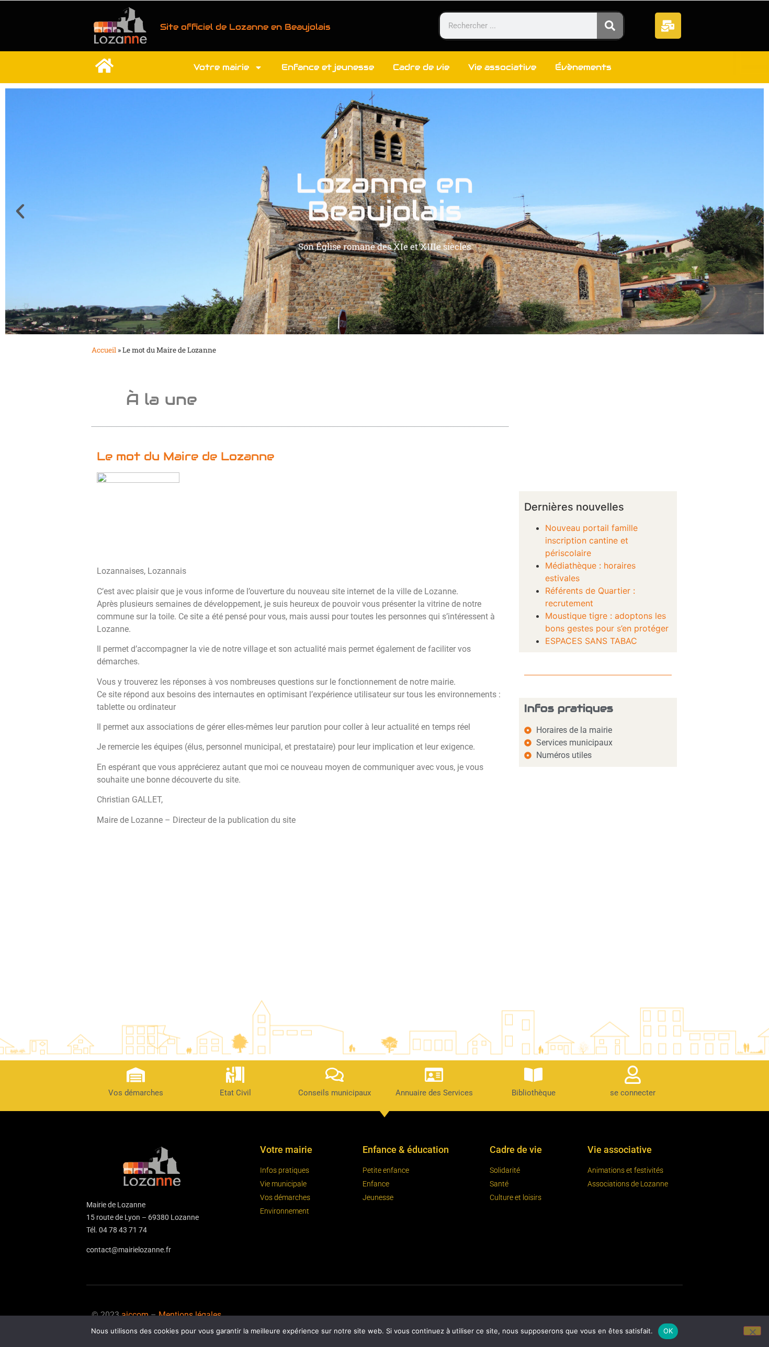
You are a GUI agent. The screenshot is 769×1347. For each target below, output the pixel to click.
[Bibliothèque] (533, 1075)
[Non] (752, 1330)
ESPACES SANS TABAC (591, 641)
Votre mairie (221, 67)
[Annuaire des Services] (434, 1075)
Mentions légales (190, 1315)
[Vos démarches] (136, 1075)
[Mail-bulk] (668, 26)
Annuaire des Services (434, 1092)
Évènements (583, 67)
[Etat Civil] (235, 1075)
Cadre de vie (421, 67)
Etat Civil (235, 1092)
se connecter (632, 1092)
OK (668, 1331)
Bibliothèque (534, 1092)
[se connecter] (633, 1075)
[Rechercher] (610, 26)
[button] (20, 211)
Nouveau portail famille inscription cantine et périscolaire (591, 540)
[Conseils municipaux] (334, 1075)
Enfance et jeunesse (327, 67)
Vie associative (502, 67)
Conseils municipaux (334, 1092)
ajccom (135, 1315)
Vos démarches (135, 1092)
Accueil (104, 350)
